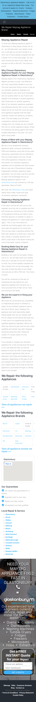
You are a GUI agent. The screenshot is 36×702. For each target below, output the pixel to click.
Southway (9, 531)
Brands (26, 34)
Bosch (5, 423)
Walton (8, 520)
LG (16, 431)
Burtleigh (9, 537)
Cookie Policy (18, 695)
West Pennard (11, 534)
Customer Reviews (24, 685)
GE (4, 441)
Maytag (28, 431)
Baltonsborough (12, 540)
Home (12, 34)
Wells (8, 548)
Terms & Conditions (10, 693)
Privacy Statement (26, 693)
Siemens (28, 436)
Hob (32, 397)
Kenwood (6, 431)
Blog (12, 688)
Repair (19, 34)
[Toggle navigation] (4, 22)
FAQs (13, 685)
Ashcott (9, 523)
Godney (9, 546)
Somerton (9, 554)
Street (8, 517)
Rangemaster (8, 436)
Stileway (9, 526)
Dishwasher (15, 387)
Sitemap (7, 685)
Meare (8, 529)
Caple (17, 423)
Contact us (20, 688)
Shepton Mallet (11, 551)
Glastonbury (10, 514)
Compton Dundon (12, 543)
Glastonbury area (8, 182)
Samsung (18, 436)
